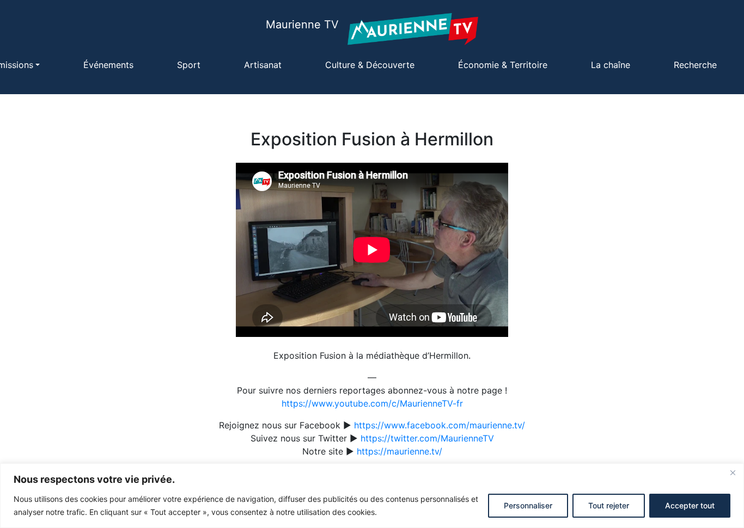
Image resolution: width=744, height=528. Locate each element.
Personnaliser (528, 505)
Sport (188, 64)
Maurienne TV (302, 24)
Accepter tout (690, 505)
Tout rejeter (608, 505)
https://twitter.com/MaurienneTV (427, 438)
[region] (372, 495)
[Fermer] (732, 472)
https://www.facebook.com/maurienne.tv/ (439, 425)
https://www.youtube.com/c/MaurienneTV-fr (372, 403)
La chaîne (610, 64)
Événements (108, 64)
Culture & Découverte (369, 64)
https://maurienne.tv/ (399, 451)
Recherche (695, 64)
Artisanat (263, 64)
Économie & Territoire (502, 64)
